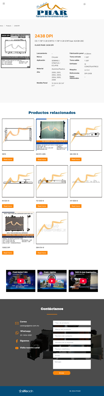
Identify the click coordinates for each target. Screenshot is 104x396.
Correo (23, 321)
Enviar (61, 373)
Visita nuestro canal (30, 347)
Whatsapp (25, 331)
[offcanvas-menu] (3, 3)
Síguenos (24, 340)
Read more (8, 159)
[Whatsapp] (85, 4)
